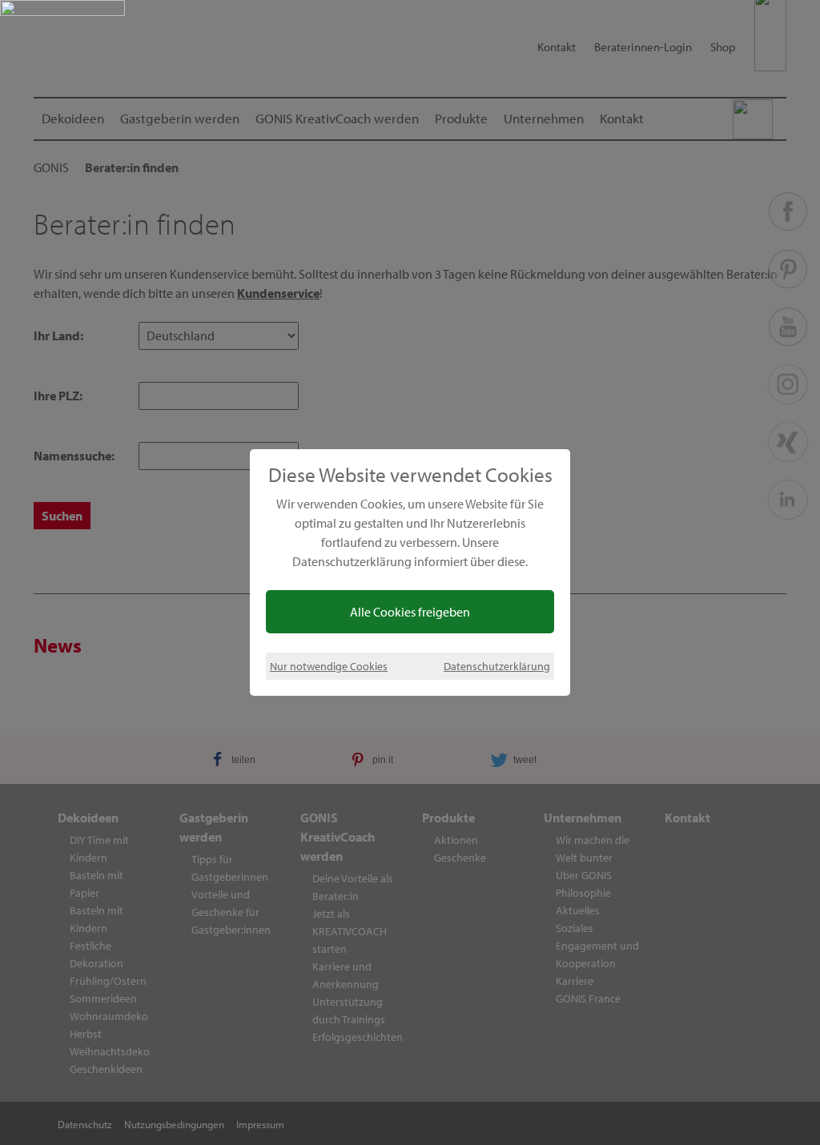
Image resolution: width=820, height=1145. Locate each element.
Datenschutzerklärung (497, 665)
